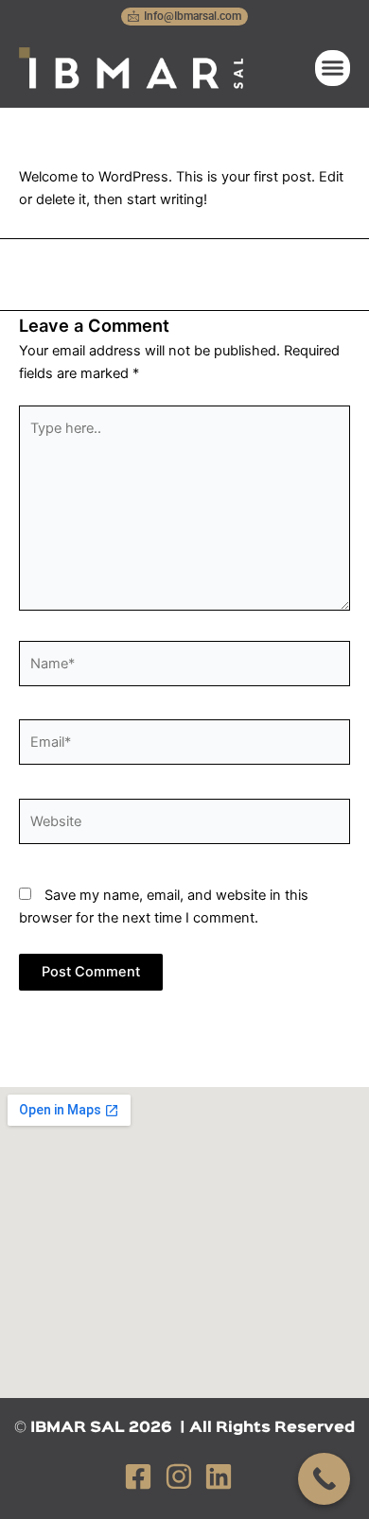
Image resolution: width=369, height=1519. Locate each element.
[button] (333, 68)
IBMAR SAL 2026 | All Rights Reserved (192, 1428)
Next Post (185, 272)
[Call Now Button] (324, 1479)
